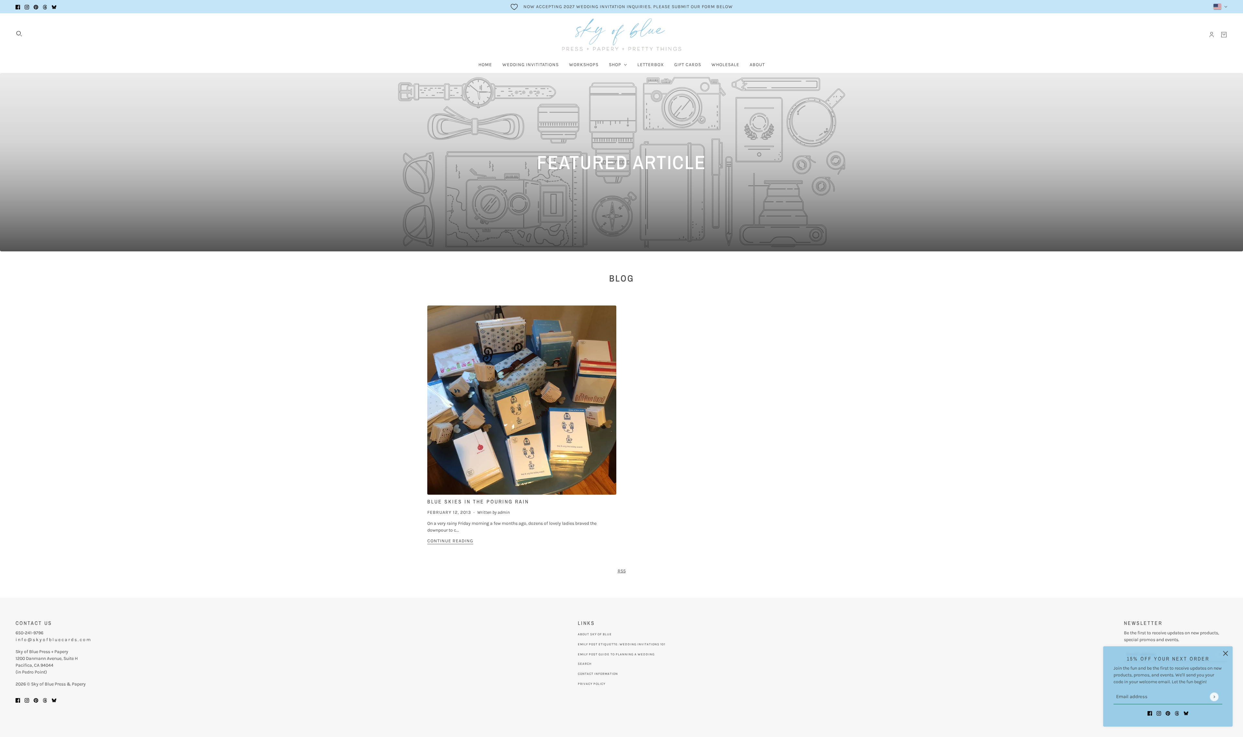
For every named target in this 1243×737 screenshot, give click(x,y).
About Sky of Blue (595, 634)
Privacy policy (591, 684)
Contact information (598, 674)
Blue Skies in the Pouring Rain (478, 501)
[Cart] (1223, 34)
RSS (622, 571)
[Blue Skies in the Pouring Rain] (521, 400)
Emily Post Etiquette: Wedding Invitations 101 (621, 644)
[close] (1225, 653)
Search (585, 664)
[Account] (1211, 34)
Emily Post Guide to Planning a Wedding (616, 654)
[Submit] (1214, 696)
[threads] (45, 7)
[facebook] (18, 7)
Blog (621, 278)
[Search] (19, 33)
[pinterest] (36, 7)
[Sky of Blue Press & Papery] (621, 34)
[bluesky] (54, 7)
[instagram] (27, 7)
